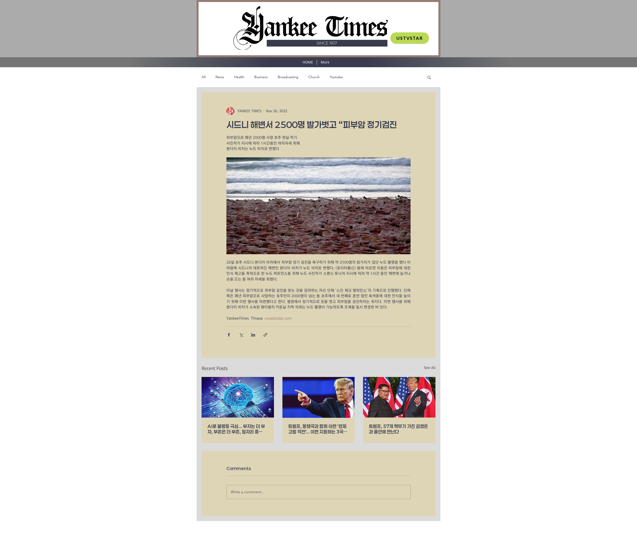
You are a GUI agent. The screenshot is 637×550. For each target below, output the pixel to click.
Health (239, 77)
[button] (429, 77)
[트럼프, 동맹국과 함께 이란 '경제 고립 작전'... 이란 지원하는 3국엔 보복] (318, 397)
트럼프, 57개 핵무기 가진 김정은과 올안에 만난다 (398, 429)
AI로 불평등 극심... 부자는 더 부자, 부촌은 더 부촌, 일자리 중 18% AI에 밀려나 (236, 429)
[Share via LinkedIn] (253, 334)
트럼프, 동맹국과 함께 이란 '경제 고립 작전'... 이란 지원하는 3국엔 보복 (317, 429)
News (219, 77)
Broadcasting (288, 77)
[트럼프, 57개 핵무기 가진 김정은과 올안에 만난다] (399, 397)
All (204, 77)
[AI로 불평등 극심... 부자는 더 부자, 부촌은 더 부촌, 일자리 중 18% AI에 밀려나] (238, 397)
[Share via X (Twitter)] (241, 334)
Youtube (336, 77)
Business (261, 77)
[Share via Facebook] (228, 334)
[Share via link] (265, 334)
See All (429, 368)
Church (314, 77)
